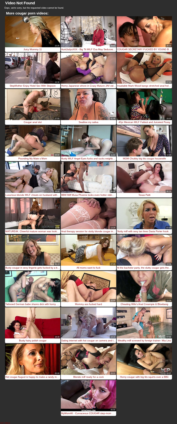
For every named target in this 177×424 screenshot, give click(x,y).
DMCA (7, 423)
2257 (2, 423)
